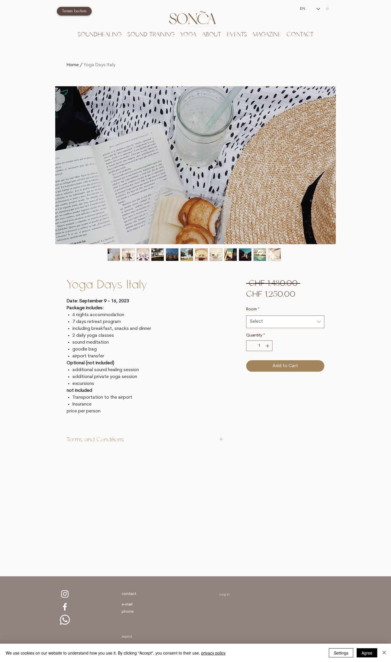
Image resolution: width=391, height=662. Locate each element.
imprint (127, 637)
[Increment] (268, 346)
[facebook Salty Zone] (65, 607)
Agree (367, 653)
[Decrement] (250, 346)
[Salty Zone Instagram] (65, 594)
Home (73, 65)
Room (252, 309)
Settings (341, 653)
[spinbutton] (259, 346)
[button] (327, 8)
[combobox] (285, 322)
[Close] (384, 652)
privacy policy (213, 653)
